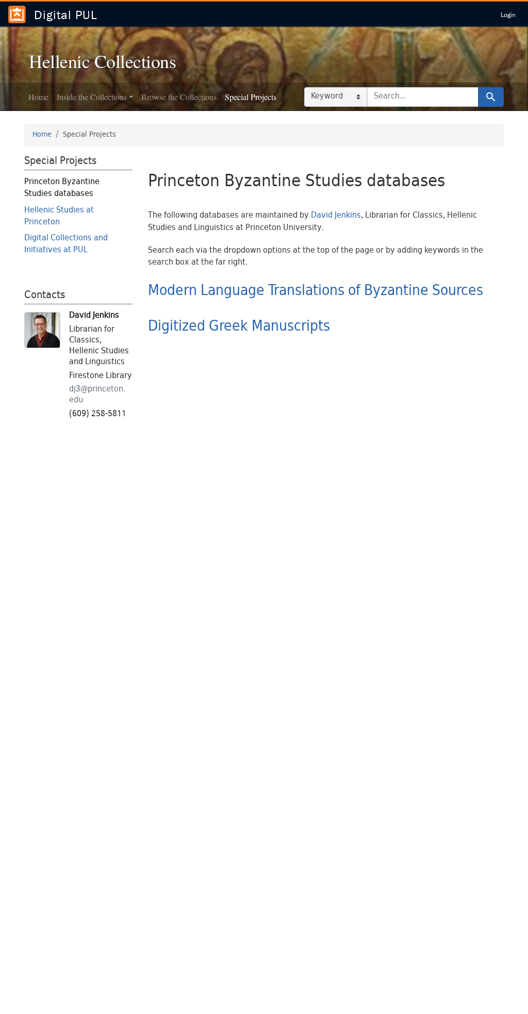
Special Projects (250, 96)
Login (508, 14)
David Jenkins (336, 215)
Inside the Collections (92, 96)
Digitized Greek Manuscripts (239, 327)
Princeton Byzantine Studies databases (62, 188)
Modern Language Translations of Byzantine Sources (315, 291)
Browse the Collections (179, 96)
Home (38, 96)
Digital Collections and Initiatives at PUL (66, 244)
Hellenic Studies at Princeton (59, 216)
